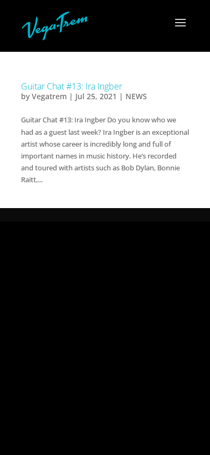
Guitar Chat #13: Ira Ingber (71, 86)
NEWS (136, 96)
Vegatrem (49, 96)
